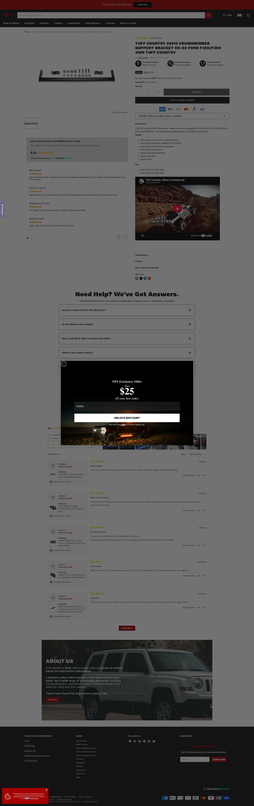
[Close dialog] (63, 363)
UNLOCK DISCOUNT (127, 418)
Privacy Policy (34, 798)
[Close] (46, 790)
